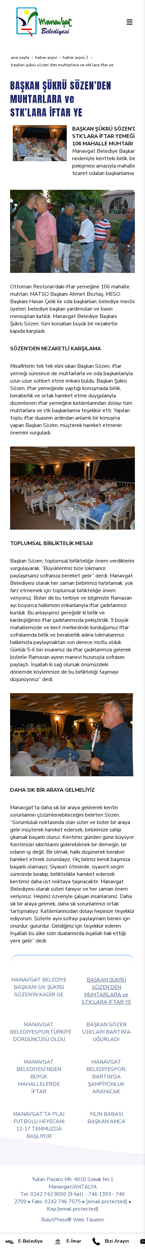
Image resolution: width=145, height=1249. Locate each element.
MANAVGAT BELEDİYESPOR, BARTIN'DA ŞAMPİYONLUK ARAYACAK (106, 1076)
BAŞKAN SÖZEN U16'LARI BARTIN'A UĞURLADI (106, 1032)
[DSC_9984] (72, 734)
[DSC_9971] (72, 487)
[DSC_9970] (40, 142)
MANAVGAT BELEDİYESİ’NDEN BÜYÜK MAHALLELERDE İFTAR (39, 1076)
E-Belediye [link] (29, 1241)
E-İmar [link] (73, 1241)
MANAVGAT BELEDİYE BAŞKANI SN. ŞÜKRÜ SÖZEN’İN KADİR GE (38, 987)
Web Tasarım (88, 1219)
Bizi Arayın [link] (116, 1241)
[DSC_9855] (72, 230)
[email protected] (106, 1201)
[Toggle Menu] (129, 22)
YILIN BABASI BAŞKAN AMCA (106, 1117)
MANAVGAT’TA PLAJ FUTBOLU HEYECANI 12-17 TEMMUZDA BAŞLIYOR (38, 1125)
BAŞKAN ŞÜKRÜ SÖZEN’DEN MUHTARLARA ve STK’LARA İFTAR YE (106, 990)
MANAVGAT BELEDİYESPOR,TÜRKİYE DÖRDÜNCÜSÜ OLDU (40, 1032)
